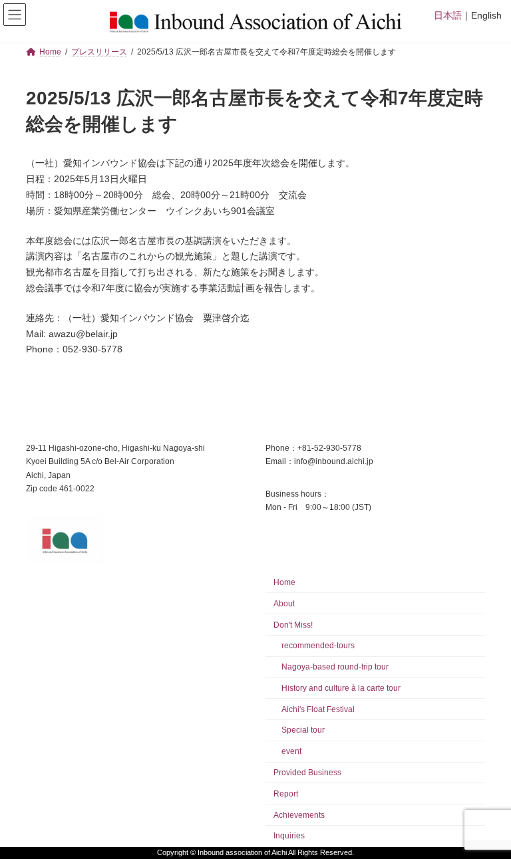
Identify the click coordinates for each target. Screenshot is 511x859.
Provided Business (307, 772)
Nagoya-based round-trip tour (335, 667)
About (284, 603)
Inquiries (289, 836)
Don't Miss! (293, 625)
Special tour (303, 730)
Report (285, 793)
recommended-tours (318, 646)
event (291, 751)
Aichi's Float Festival (318, 709)
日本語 (448, 15)
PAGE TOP (486, 818)
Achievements (299, 815)
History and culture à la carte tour (341, 688)
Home (284, 582)
